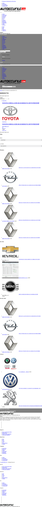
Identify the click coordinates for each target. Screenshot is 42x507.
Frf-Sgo (3, 43)
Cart (3, 442)
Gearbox (3, 45)
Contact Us (4, 30)
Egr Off (3, 41)
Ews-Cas (3, 70)
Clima (3, 38)
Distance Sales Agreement (6, 433)
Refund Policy (4, 467)
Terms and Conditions (6, 434)
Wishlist (3, 444)
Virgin (3, 23)
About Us (4, 29)
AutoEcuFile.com (4, 462)
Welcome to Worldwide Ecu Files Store (9, 1)
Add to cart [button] (4, 130)
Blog (3, 28)
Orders (3, 3)
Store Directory (4, 443)
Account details (5, 5)
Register (3, 60)
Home (3, 26)
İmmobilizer (4, 21)
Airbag (3, 14)
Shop (3, 27)
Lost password (4, 6)
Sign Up (12, 412)
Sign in (3, 56)
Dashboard (4, 16)
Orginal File (4, 22)
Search (3, 85)
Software (3, 24)
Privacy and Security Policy (7, 466)
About (3, 441)
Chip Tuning (4, 15)
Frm (3, 44)
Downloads (4, 4)
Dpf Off (3, 40)
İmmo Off (4, 20)
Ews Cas (3, 42)
